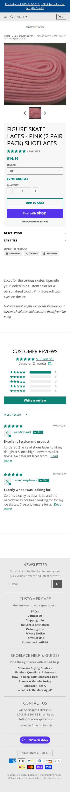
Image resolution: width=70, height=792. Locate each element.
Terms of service (53, 778)
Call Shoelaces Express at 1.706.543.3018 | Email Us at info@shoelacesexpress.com (35, 714)
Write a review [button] (35, 400)
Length (11, 164)
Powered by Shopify (50, 774)
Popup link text (17, 179)
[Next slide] (44, 113)
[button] (16, 151)
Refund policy (15, 778)
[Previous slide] (25, 113)
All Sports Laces (23, 36)
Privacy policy (33, 778)
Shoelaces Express (27, 774)
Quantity (12, 185)
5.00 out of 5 (45, 359)
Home (7, 36)
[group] (35, 113)
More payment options (35, 221)
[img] (13, 426)
